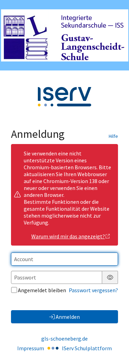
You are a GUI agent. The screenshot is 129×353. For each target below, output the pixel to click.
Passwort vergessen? (93, 290)
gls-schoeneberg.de (64, 338)
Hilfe (113, 136)
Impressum (30, 348)
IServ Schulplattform (87, 348)
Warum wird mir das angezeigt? (68, 236)
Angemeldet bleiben (42, 290)
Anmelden (68, 316)
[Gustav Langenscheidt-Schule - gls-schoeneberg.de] (64, 35)
